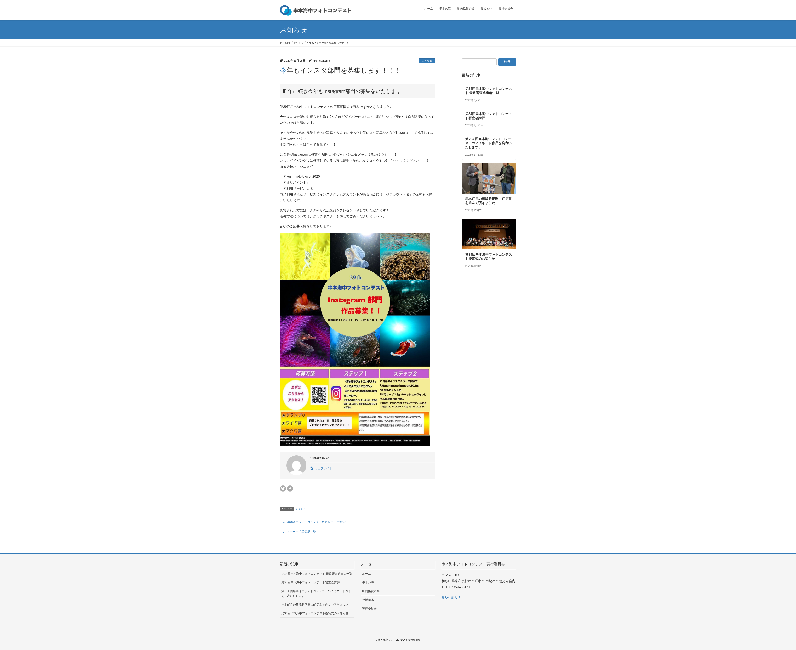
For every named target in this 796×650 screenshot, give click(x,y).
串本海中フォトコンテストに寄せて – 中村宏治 (317, 522)
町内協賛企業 (371, 591)
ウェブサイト (323, 468)
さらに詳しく (451, 597)
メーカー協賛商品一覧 (301, 531)
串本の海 (368, 582)
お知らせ (427, 60)
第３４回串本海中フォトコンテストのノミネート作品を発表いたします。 (316, 593)
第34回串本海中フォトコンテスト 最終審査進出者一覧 (316, 573)
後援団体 (368, 599)
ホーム (366, 573)
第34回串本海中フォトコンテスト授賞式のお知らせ (314, 613)
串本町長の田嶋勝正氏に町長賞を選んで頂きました (314, 604)
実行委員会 (369, 608)
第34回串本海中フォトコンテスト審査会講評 (310, 582)
